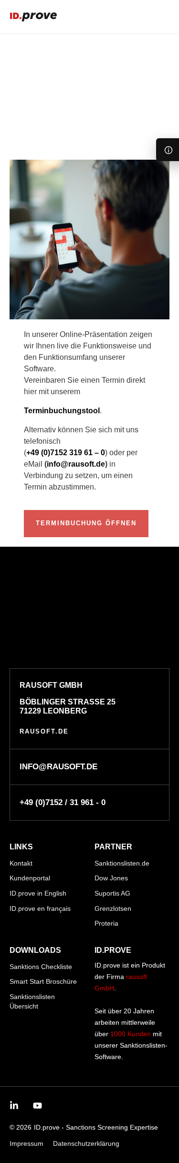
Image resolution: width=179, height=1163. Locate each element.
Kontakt (21, 863)
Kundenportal (30, 878)
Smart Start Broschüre (43, 981)
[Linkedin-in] (14, 1105)
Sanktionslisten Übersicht (32, 1001)
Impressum (26, 1143)
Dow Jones (111, 878)
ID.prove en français (40, 908)
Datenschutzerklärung (86, 1143)
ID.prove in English (38, 893)
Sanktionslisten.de (122, 863)
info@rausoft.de (76, 464)
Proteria (106, 923)
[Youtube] (37, 1105)
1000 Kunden (130, 1034)
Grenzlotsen (113, 908)
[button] (163, 17)
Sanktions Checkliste (41, 966)
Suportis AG (112, 893)
